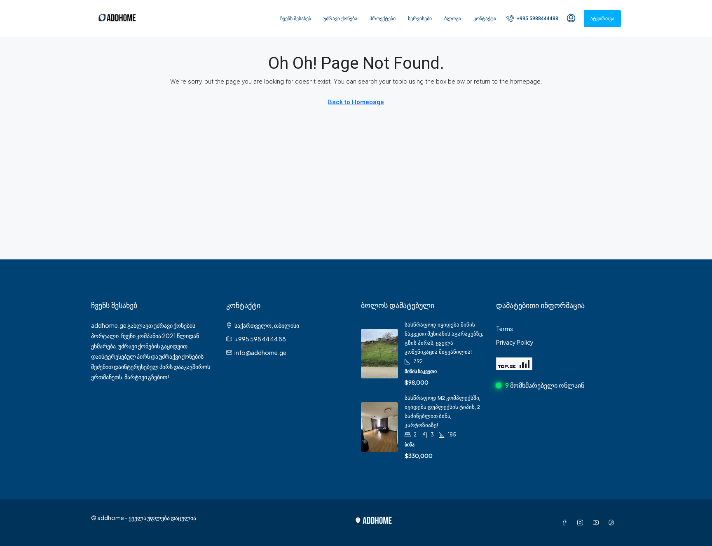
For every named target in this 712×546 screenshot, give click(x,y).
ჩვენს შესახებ (295, 18)
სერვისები (420, 18)
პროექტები (383, 18)
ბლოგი (452, 18)
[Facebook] (566, 522)
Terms (504, 328)
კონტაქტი (484, 18)
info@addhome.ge (260, 352)
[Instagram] (581, 522)
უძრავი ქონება (340, 18)
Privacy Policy (515, 342)
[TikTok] (613, 522)
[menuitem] (532, 19)
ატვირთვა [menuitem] (602, 18)
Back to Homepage (356, 102)
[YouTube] (597, 522)
